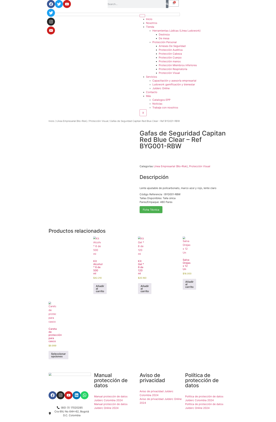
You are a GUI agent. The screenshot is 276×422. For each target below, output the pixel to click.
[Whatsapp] (84, 395)
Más (148, 96)
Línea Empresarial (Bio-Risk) (71, 121)
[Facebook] (51, 4)
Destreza (164, 34)
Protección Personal (164, 42)
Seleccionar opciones (58, 355)
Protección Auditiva (171, 49)
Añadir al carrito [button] (100, 288)
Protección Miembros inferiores (178, 65)
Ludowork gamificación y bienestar (173, 84)
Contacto (151, 92)
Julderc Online (161, 88)
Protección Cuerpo (170, 57)
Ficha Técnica (151, 209)
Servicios (151, 76)
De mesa (164, 38)
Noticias (157, 103)
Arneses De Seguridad (172, 46)
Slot (97, 415)
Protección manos (170, 61)
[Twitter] (51, 13)
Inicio (51, 121)
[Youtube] (51, 30)
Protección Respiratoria (173, 69)
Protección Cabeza (170, 53)
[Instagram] (51, 22)
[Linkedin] (76, 395)
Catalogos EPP (161, 99)
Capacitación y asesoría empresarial (174, 80)
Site (102, 415)
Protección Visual (169, 72)
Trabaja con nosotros (165, 107)
